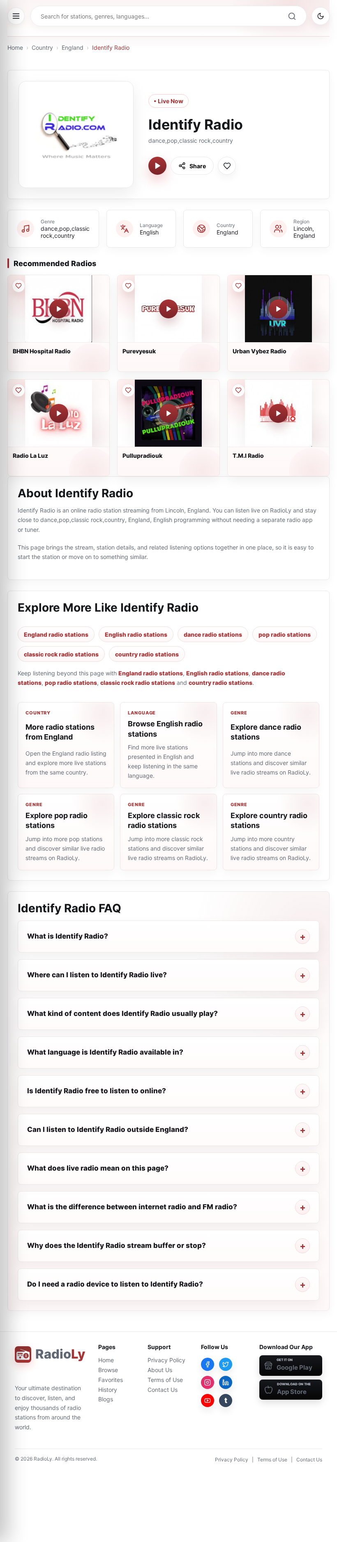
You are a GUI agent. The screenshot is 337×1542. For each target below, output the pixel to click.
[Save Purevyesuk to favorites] (128, 285)
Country (42, 47)
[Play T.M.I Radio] (278, 413)
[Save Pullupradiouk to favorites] (128, 390)
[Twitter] (225, 1364)
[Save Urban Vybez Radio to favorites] (238, 285)
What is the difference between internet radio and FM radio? (132, 1207)
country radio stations (147, 654)
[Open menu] (16, 16)
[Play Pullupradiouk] (168, 413)
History (107, 1389)
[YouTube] (207, 1400)
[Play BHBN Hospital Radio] (58, 308)
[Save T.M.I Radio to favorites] (238, 390)
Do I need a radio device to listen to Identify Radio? (115, 1284)
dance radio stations (213, 634)
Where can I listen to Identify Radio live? (97, 975)
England (72, 47)
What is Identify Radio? (67, 936)
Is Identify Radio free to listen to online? (96, 1091)
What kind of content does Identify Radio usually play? (122, 1013)
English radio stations (136, 634)
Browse (108, 1369)
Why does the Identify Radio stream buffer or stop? (116, 1245)
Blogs (105, 1399)
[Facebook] (207, 1364)
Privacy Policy (166, 1359)
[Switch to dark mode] (321, 16)
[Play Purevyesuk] (168, 308)
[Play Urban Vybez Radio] (278, 308)
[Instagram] (207, 1382)
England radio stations (56, 634)
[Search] (292, 16)
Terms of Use (165, 1379)
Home (15, 47)
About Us (160, 1369)
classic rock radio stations (61, 654)
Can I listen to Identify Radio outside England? (107, 1129)
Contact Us (163, 1389)
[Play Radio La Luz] (58, 413)
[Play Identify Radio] (157, 166)
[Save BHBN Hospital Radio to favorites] (18, 285)
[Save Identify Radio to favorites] (227, 166)
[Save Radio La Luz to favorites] (18, 390)
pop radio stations (285, 634)
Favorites (110, 1379)
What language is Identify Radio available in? (105, 1052)
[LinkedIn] (225, 1382)
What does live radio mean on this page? (97, 1168)
